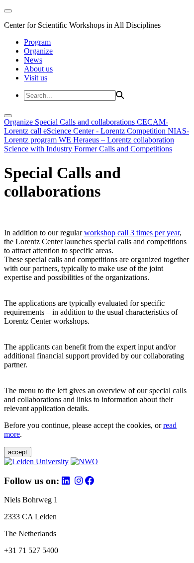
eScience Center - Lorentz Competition (105, 131)
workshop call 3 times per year (132, 232)
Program (37, 42)
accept (17, 452)
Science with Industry (39, 148)
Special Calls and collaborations (86, 122)
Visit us (35, 77)
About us (38, 69)
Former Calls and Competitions (123, 148)
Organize (38, 51)
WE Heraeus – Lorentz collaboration (116, 140)
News (33, 60)
